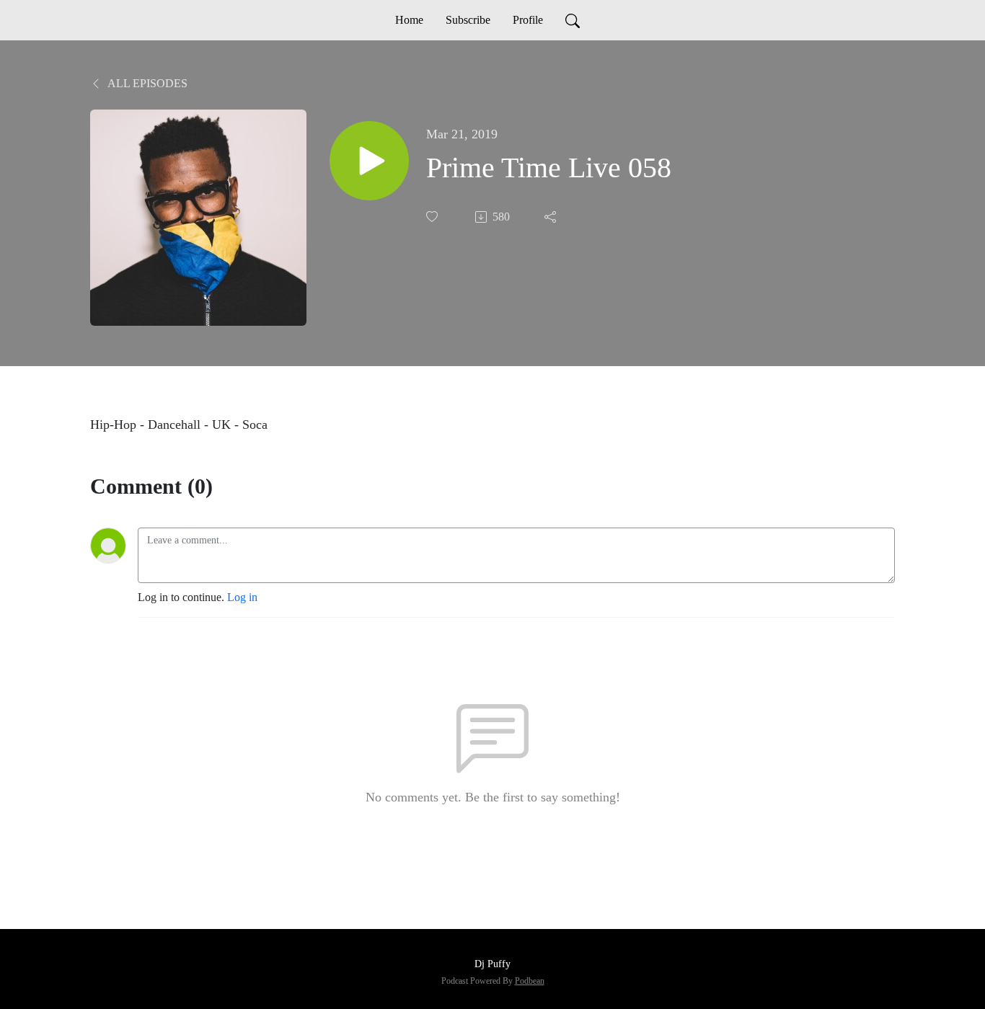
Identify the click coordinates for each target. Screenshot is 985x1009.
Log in (242, 597)
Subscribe (468, 20)
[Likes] (433, 216)
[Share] (551, 217)
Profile (528, 20)
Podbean (529, 981)
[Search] (573, 20)
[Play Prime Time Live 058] (369, 160)
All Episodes (146, 83)
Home (409, 20)
